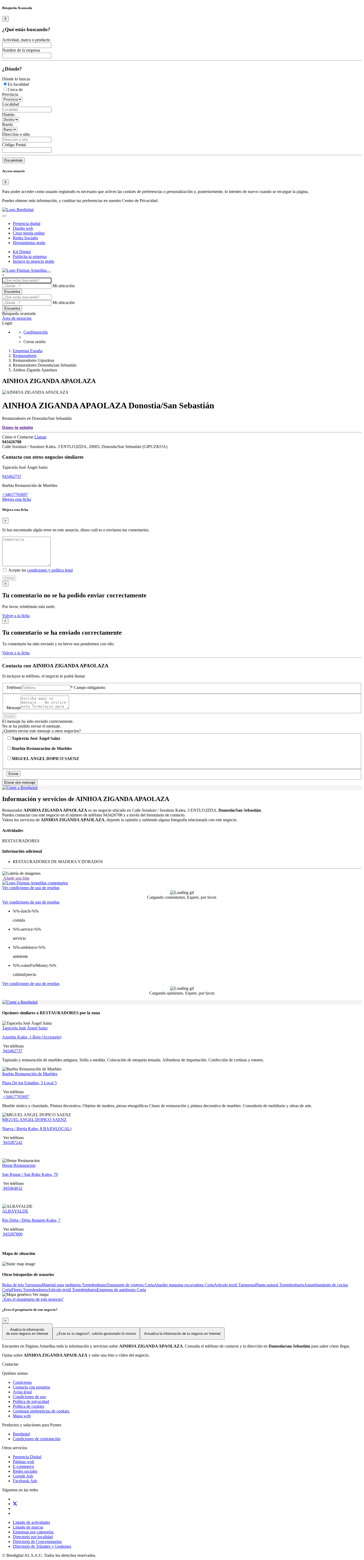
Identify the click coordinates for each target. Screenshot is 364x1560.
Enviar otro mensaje (19, 783)
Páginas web (23, 1461)
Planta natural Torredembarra (279, 1285)
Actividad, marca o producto (26, 40)
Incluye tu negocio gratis (33, 261)
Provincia (10, 94)
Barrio (7, 124)
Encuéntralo (13, 160)
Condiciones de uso (29, 1396)
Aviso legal (22, 1392)
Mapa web (22, 1416)
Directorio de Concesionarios (37, 1541)
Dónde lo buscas (16, 79)
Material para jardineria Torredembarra (74, 1285)
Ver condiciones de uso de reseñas (30, 887)
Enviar (9, 578)
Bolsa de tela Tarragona (22, 1285)
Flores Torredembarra (29, 1289)
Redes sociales (25, 1471)
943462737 (11, 476)
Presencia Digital (27, 1457)
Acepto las (40, 570)
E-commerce (23, 1466)
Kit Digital (22, 251)
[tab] (35, 883)
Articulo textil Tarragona (234, 1285)
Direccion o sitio (16, 134)
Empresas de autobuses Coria (121, 1289)
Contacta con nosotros (31, 1387)
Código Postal (14, 144)
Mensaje (13, 707)
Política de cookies (28, 1406)
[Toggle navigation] (4, 216)
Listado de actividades (31, 1522)
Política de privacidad (31, 1401)
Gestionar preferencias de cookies (41, 1411)
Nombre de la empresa (21, 50)
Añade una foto (15, 878)
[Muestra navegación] (49, 272)
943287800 (12, 1234)
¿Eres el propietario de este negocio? (32, 1299)
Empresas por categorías (33, 1532)
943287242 (12, 1142)
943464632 (12, 1188)
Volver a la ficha (16, 615)
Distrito (8, 114)
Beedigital (21, 1434)
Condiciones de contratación (36, 1438)
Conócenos (22, 1382)
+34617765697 (15, 494)
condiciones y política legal (50, 570)
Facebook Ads (25, 1481)
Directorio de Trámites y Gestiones (42, 1546)
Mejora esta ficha (16, 499)
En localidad (18, 84)
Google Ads (23, 1476)
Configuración (35, 332)
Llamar (40, 437)
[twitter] (15, 1503)
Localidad (10, 104)
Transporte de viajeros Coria (130, 1285)
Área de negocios (16, 318)
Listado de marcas (28, 1527)
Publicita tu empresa (30, 256)
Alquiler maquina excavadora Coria (184, 1285)
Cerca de (15, 89)
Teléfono (13, 687)
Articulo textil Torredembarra (72, 1289)
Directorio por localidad (33, 1536)
